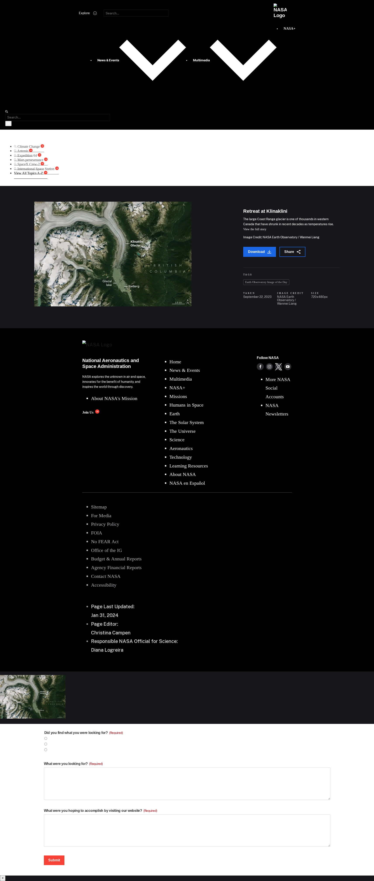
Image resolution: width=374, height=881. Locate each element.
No (51, 744)
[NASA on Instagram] (269, 366)
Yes (52, 739)
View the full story (254, 229)
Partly (54, 750)
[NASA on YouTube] (287, 366)
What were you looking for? (73, 764)
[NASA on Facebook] (260, 366)
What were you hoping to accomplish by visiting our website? (100, 810)
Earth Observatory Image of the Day (266, 282)
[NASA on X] (278, 366)
